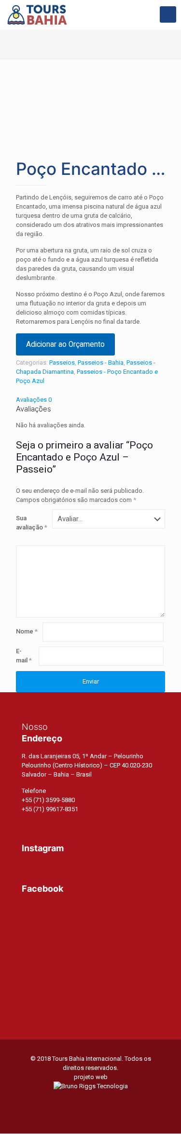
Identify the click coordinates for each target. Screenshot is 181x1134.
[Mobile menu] (168, 14)
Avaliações (34, 399)
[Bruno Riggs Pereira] (91, 1086)
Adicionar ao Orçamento (65, 344)
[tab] (90, 399)
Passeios (62, 362)
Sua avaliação (31, 522)
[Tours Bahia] (37, 14)
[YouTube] (90, 1099)
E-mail (24, 655)
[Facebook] (77, 1099)
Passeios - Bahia (101, 362)
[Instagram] (103, 1099)
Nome (27, 631)
